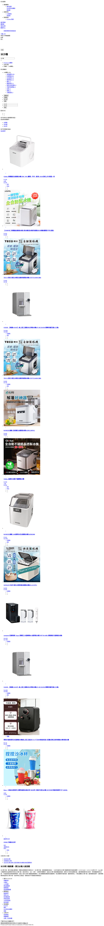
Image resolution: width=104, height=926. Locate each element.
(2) (11, 85)
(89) (10, 76)
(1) (9, 89)
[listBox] (52, 110)
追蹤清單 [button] (6, 30)
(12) (10, 79)
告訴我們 (3, 131)
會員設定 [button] (13, 30)
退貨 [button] (10, 30)
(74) (10, 78)
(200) (10, 74)
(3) (10, 83)
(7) (9, 81)
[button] (52, 10)
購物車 (2, 24)
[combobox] (52, 55)
